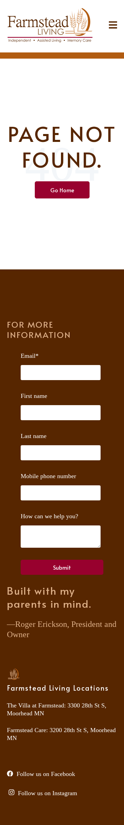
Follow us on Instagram (47, 793)
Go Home (62, 190)
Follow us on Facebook (46, 774)
